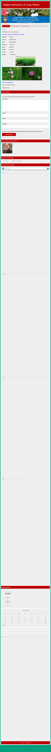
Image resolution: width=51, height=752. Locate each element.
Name (4, 113)
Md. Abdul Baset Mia (15, 26)
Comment (5, 98)
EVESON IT (28, 742)
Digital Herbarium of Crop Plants (21, 4)
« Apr (3, 625)
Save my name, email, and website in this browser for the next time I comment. (22, 131)
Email (4, 118)
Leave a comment (25, 26)
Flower (8, 87)
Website (4, 124)
